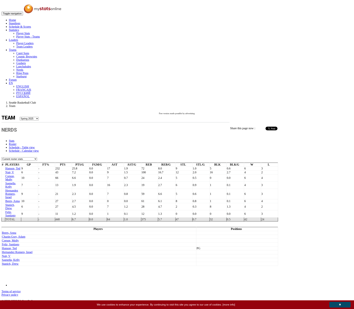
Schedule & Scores (20, 26)
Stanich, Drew (10, 206)
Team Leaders (24, 46)
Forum (13, 79)
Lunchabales (23, 66)
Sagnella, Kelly (10, 185)
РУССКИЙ (23, 93)
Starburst (21, 76)
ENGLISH (22, 86)
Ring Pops (22, 73)
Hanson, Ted (12, 168)
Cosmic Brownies (26, 56)
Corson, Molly (10, 178)
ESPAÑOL (23, 96)
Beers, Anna (12, 201)
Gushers (21, 63)
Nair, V (9, 172)
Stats (11, 140)
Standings (14, 23)
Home (12, 20)
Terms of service (11, 291)
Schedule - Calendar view (24, 150)
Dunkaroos (22, 59)
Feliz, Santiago (10, 214)
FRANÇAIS (23, 89)
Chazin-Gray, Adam (13, 236)
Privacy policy (9, 294)
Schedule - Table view (22, 147)
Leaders (13, 39)
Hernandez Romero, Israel (11, 194)
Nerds (19, 69)
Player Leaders (25, 43)
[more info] (229, 304)
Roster (12, 144)
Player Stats (23, 33)
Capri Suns (22, 53)
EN (11, 83)
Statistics (14, 30)
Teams (12, 49)
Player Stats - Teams (28, 36)
